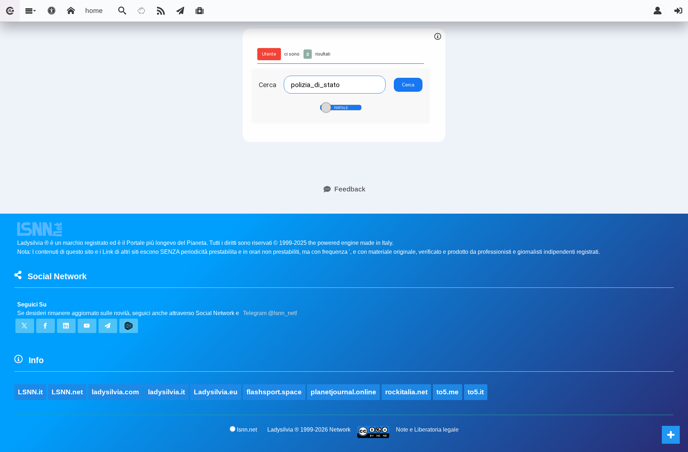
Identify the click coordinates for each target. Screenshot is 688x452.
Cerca (267, 84)
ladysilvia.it (166, 392)
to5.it (476, 392)
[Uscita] (678, 11)
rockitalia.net (406, 392)
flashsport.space (274, 392)
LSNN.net (67, 392)
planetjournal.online (343, 392)
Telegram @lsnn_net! (270, 313)
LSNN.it (30, 392)
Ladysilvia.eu (216, 392)
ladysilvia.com (115, 392)
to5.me (447, 392)
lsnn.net (247, 430)
